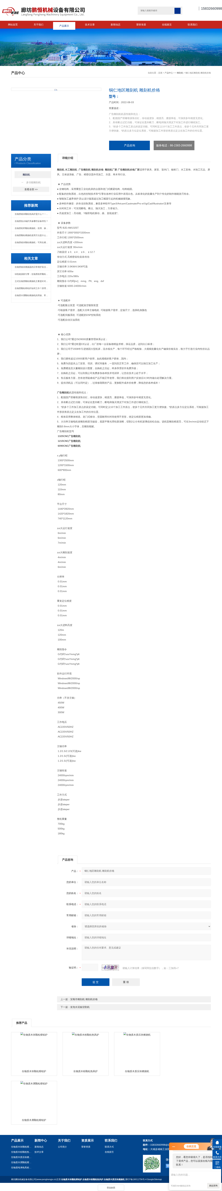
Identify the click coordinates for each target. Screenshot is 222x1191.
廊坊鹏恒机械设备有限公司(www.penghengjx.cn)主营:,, (68, 1179)
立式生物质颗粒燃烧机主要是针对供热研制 (33, 281)
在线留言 (167, 24)
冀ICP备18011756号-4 (136, 1179)
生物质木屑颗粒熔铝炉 (34, 1120)
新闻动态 (115, 24)
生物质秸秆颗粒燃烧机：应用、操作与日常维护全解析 (33, 228)
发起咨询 (213, 1185)
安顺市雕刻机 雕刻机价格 (84, 999)
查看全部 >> (31, 189)
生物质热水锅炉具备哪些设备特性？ (31, 221)
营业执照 (111, 1188)
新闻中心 (41, 1140)
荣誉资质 (141, 24)
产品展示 (64, 24)
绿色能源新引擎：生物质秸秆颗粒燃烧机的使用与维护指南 (33, 274)
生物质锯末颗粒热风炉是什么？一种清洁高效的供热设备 (33, 214)
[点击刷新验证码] (110, 968)
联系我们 (192, 24)
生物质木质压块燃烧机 (137, 1071)
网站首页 (13, 24)
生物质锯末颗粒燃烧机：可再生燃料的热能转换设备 (33, 242)
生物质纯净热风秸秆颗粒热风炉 (21, 1167)
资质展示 (87, 1140)
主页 (160, 73)
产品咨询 (129, 145)
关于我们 (38, 24)
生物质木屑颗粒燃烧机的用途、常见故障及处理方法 (33, 295)
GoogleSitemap (154, 1179)
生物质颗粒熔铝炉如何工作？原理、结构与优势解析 (33, 288)
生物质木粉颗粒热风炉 (85, 1071)
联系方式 (109, 1146)
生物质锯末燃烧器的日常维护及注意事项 (33, 267)
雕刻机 (180, 73)
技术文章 (90, 24)
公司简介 (62, 1146)
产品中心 (169, 73)
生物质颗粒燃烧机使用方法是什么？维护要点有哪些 (33, 235)
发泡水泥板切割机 (80, 1007)
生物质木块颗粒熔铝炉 (34, 1071)
